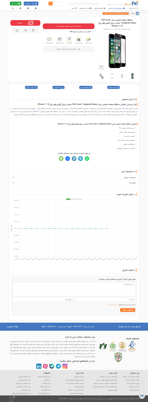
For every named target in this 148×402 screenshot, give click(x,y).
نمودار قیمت (57, 87)
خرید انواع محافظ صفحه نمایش (21, 393)
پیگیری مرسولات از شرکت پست (75, 383)
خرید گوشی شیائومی (25, 377)
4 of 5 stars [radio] (110, 304)
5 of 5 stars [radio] (109, 304)
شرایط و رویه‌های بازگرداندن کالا (75, 380)
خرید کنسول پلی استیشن (23, 383)
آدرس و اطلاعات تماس (132, 383)
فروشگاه (133, 13)
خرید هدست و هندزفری (24, 387)
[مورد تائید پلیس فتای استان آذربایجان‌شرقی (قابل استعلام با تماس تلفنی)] (118, 357)
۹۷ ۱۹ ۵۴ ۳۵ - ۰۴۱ (50, 326)
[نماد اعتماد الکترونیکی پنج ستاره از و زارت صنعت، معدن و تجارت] (131, 346)
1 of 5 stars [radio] (116, 304)
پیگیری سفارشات (79, 387)
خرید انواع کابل (46, 390)
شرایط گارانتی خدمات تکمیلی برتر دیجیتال (105, 387)
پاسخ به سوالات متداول (132, 380)
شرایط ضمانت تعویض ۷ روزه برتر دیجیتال (105, 383)
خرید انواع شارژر (26, 390)
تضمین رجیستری (79, 377)
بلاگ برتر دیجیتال (84, 8)
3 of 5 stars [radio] (112, 304)
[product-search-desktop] (50, 3)
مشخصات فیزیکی (130, 177)
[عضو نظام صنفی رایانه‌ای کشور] (103, 346)
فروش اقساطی (98, 8)
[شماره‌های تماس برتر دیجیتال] (12, 8)
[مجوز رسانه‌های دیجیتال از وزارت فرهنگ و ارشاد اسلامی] (122, 346)
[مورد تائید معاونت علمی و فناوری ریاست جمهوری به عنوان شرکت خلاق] (112, 346)
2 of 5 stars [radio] (114, 304)
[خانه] (137, 13)
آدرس (73, 8)
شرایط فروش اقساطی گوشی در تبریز (106, 380)
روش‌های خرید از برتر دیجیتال (108, 377)
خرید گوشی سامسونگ (44, 377)
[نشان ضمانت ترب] (137, 346)
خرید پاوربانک (47, 383)
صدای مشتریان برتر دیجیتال (76, 390)
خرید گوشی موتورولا (25, 380)
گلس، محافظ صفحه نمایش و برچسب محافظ (116, 13)
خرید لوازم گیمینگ (45, 387)
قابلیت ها (132, 183)
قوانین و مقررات (112, 390)
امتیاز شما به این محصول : (126, 305)
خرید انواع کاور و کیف (44, 393)
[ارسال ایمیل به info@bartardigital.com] (20, 8)
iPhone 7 (37, 111)
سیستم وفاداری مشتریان (115, 8)
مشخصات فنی (84, 87)
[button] (99, 51)
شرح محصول (112, 87)
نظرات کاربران (30, 87)
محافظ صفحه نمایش (123, 108)
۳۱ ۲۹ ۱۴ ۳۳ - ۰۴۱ (76, 326)
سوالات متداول (13, 326)
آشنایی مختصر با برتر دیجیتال (131, 377)
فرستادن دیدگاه (128, 310)
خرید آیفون (47, 380)
